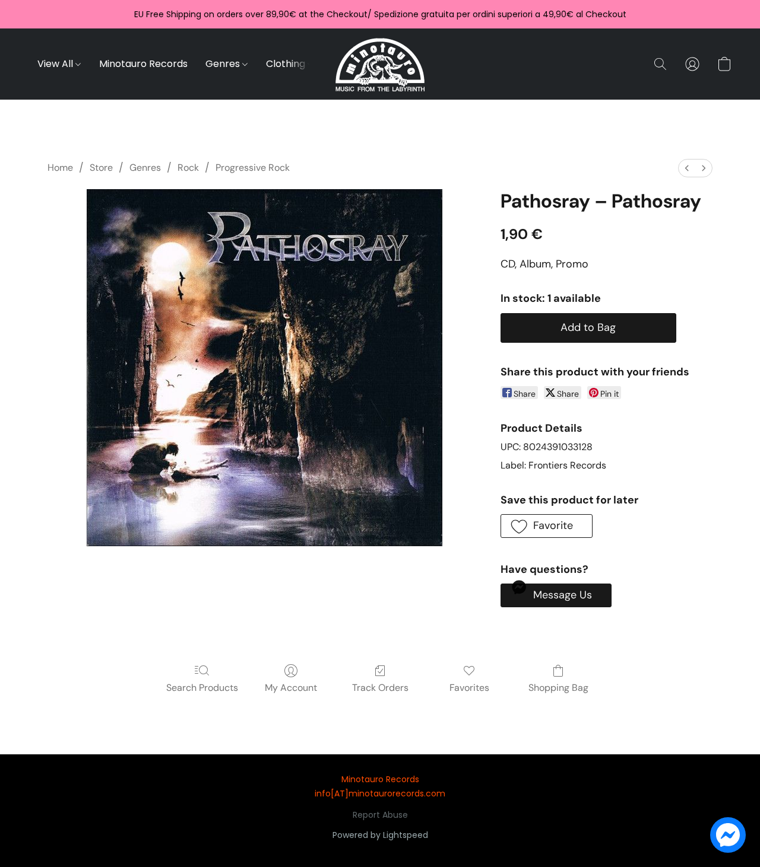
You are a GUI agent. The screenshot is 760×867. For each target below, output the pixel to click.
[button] (380, 64)
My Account (291, 687)
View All (56, 64)
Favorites (469, 687)
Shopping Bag (558, 687)
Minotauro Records (143, 64)
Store (101, 167)
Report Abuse (380, 815)
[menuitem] (687, 168)
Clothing (287, 64)
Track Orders (380, 687)
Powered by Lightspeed (380, 835)
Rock (188, 167)
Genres (223, 64)
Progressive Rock (253, 167)
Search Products (202, 687)
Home (60, 167)
